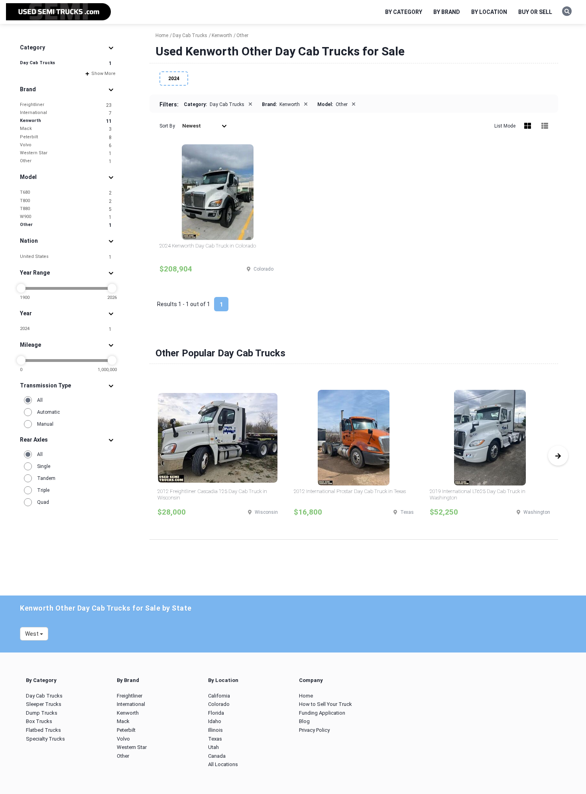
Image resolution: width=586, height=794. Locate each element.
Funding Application (322, 713)
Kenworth (66, 121)
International (66, 113)
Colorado (219, 704)
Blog (304, 721)
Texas (215, 739)
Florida (216, 713)
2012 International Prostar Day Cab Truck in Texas (350, 491)
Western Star (66, 153)
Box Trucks (39, 721)
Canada (217, 756)
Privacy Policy (314, 730)
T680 (66, 193)
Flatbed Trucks (43, 730)
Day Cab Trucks (66, 63)
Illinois (215, 730)
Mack (66, 129)
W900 (66, 217)
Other (66, 161)
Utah (213, 747)
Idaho (214, 721)
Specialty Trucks (45, 739)
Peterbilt (66, 137)
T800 (66, 201)
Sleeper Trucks (43, 704)
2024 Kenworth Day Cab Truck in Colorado (207, 246)
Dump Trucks (41, 713)
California (219, 696)
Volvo (66, 145)
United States (66, 257)
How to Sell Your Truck (325, 704)
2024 (66, 329)
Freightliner (66, 105)
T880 (66, 209)
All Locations (223, 764)
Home (306, 696)
